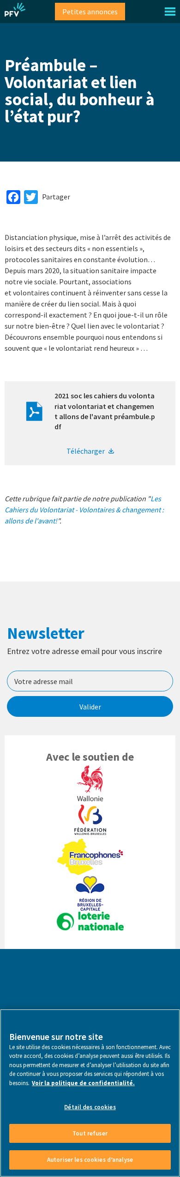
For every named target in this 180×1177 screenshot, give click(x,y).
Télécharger (85, 451)
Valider (90, 706)
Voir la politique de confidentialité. (83, 1083)
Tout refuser (90, 1133)
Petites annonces (90, 11)
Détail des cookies (89, 1107)
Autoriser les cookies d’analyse (90, 1160)
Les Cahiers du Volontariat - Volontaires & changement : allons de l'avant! (84, 509)
